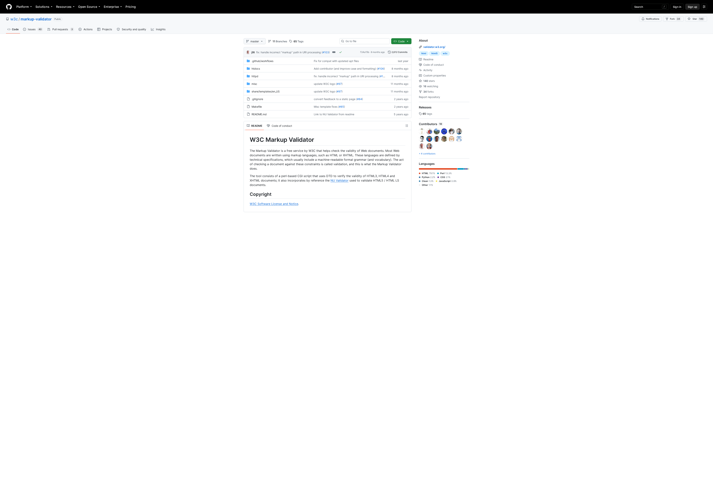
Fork (675, 18)
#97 (339, 83)
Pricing (131, 7)
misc (254, 83)
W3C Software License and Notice (274, 204)
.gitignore (257, 99)
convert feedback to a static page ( (335, 99)
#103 (326, 52)
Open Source (87, 7)
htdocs (256, 68)
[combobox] (366, 41)
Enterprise (111, 7)
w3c (14, 19)
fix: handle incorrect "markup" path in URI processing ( (289, 52)
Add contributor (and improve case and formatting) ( (346, 68)
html (423, 53)
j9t (253, 52)
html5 (434, 53)
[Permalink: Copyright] (247, 194)
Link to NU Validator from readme (334, 114)
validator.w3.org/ (434, 46)
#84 (359, 99)
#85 (341, 106)
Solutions (42, 7)
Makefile (257, 106)
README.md (259, 114)
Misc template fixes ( (326, 106)
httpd (255, 76)
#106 (381, 68)
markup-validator (36, 19)
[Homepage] (9, 7)
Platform (22, 7)
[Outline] (406, 126)
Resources (63, 7)
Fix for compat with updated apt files (336, 61)
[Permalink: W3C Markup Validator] (247, 139)
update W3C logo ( (325, 83)
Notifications (652, 18)
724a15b (364, 52)
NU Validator (340, 180)
